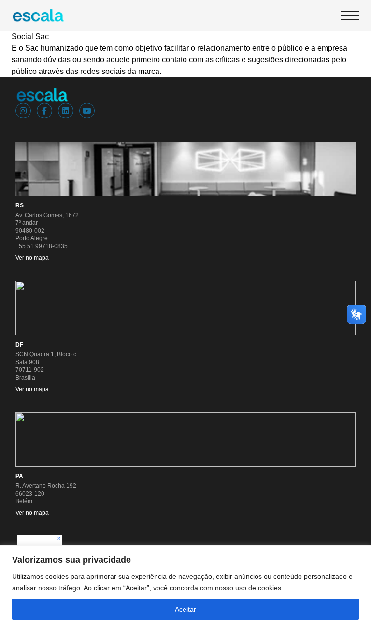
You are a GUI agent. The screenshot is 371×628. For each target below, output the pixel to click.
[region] (185, 586)
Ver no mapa (32, 257)
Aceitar (185, 609)
